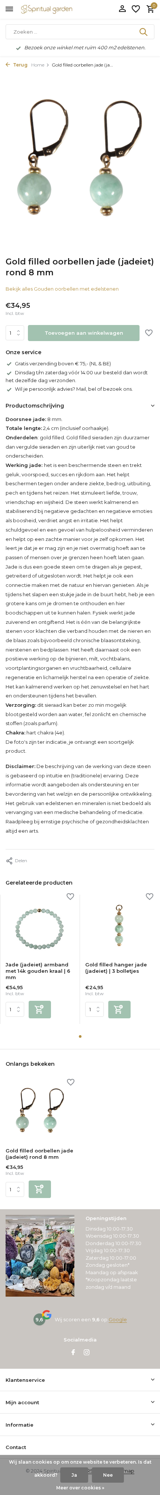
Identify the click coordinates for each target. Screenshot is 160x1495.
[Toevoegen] (40, 1009)
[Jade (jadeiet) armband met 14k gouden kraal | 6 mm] (40, 925)
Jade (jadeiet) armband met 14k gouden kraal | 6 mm (38, 971)
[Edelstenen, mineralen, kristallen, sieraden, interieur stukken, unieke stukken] (57, 9)
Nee (108, 1475)
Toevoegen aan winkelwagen (84, 333)
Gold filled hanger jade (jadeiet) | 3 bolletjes (116, 968)
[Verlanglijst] (136, 9)
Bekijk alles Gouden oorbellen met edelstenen (62, 289)
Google (118, 1319)
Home (37, 65)
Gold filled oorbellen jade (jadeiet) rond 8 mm (39, 1154)
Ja (74, 1475)
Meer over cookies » (80, 1488)
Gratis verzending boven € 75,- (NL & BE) (63, 363)
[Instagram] (87, 1353)
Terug (20, 65)
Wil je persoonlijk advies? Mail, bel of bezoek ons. (74, 389)
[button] (80, 1036)
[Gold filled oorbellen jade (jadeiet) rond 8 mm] (40, 1111)
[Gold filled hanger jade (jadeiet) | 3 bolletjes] (119, 925)
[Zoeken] (144, 31)
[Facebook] (73, 1353)
